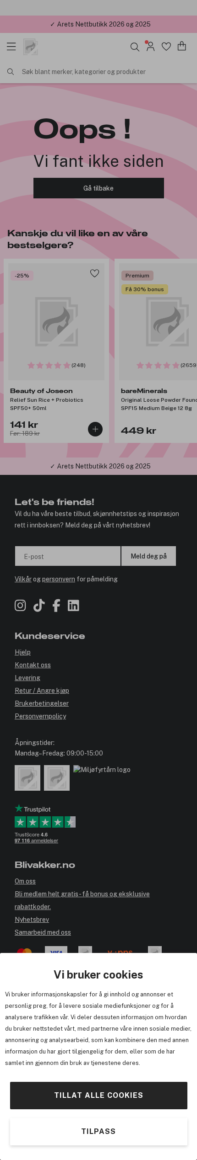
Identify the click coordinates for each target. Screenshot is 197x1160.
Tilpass (98, 1131)
